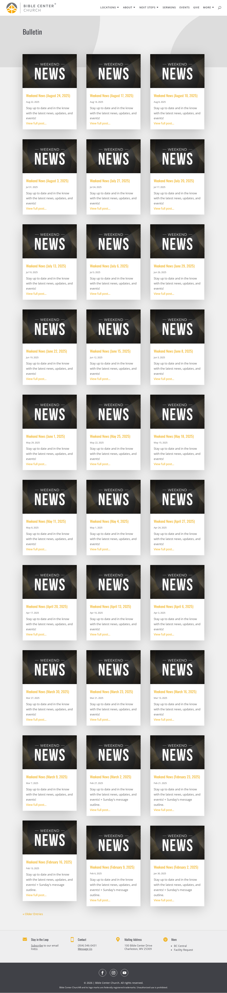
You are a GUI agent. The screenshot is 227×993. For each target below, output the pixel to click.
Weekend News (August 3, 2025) (47, 180)
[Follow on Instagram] (113, 972)
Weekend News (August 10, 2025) (175, 95)
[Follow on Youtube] (124, 972)
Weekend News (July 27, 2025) (110, 180)
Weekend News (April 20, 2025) (46, 606)
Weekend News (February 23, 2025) (177, 776)
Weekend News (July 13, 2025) (46, 265)
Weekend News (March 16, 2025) (175, 691)
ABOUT (127, 7)
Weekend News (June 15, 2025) (110, 351)
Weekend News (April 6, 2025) (173, 606)
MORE (207, 7)
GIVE (196, 7)
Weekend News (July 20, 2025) (174, 180)
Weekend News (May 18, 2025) (174, 436)
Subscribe (37, 945)
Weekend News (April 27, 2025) (174, 521)
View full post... (36, 123)
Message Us (85, 949)
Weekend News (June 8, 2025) (173, 351)
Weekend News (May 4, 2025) (109, 521)
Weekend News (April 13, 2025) (110, 606)
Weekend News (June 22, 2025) (46, 351)
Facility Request (183, 949)
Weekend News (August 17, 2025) (111, 95)
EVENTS (184, 7)
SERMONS (169, 7)
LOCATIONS (108, 7)
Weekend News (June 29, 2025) (174, 265)
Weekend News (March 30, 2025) (47, 691)
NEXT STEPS (147, 7)
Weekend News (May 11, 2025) (46, 521)
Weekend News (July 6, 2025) (109, 265)
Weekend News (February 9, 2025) (112, 867)
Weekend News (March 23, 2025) (111, 691)
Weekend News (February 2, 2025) (176, 867)
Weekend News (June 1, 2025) (45, 436)
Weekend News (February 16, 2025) (49, 862)
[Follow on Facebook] (102, 972)
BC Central (180, 946)
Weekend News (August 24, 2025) (48, 95)
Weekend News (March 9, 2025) (46, 776)
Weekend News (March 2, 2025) (110, 776)
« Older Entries (33, 914)
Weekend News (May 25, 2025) (110, 436)
